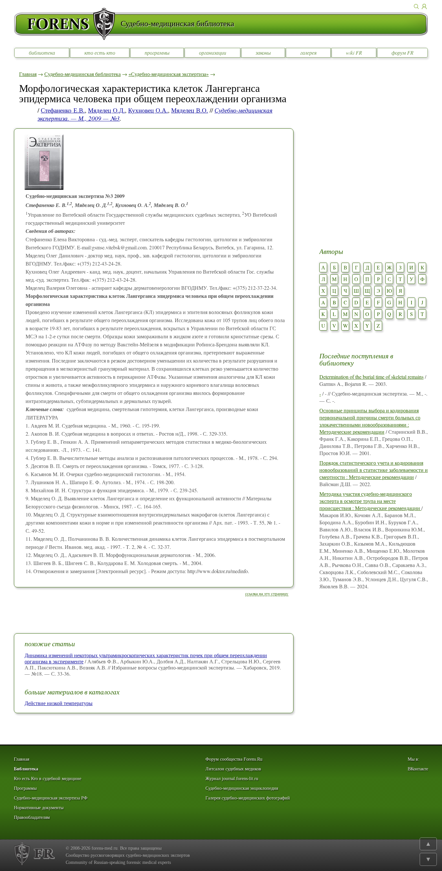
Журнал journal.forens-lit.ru (231, 778)
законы (263, 52)
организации (212, 52)
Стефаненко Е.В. (63, 110)
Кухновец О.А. (148, 110)
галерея (308, 52)
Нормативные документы (38, 807)
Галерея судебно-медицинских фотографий (247, 798)
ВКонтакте (418, 769)
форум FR (403, 52)
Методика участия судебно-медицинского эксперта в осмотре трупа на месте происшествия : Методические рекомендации (370, 500)
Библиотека (26, 769)
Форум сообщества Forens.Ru (233, 759)
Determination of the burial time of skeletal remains (371, 376)
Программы (25, 788)
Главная (28, 74)
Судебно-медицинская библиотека (82, 74)
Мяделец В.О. (189, 110)
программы (157, 52)
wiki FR (354, 52)
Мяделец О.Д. (106, 110)
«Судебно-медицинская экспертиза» (168, 74)
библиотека (42, 52)
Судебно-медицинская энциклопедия (241, 788)
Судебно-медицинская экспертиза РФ (50, 798)
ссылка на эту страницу (266, 593)
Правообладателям (32, 817)
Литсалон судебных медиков (233, 769)
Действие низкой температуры (59, 703)
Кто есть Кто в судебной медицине (47, 778)
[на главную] (67, 24)
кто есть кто (99, 52)
